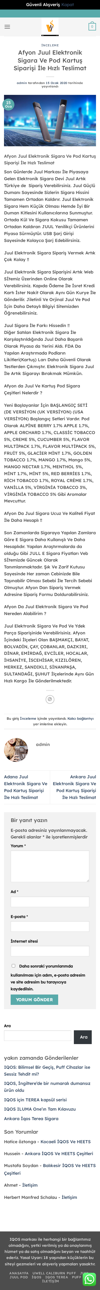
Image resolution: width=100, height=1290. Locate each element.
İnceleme (50, 45)
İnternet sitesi (24, 941)
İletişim (30, 1185)
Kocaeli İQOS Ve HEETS (66, 1141)
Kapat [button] (67, 4)
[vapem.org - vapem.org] (50, 26)
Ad (14, 891)
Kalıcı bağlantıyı (80, 718)
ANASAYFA (19, 1273)
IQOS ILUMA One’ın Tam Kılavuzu (40, 1109)
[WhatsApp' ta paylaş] (50, 699)
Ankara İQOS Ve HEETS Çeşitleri (59, 1153)
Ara (7, 1025)
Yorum (18, 845)
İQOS (36, 1277)
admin (22, 83)
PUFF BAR (81, 1277)
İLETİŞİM (50, 1281)
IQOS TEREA (56, 1277)
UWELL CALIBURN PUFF (54, 1273)
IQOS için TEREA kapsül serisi (35, 1099)
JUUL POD (19, 1277)
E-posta (19, 916)
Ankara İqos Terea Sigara (31, 1118)
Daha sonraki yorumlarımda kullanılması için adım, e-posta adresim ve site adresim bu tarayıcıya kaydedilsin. (48, 977)
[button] (7, 26)
